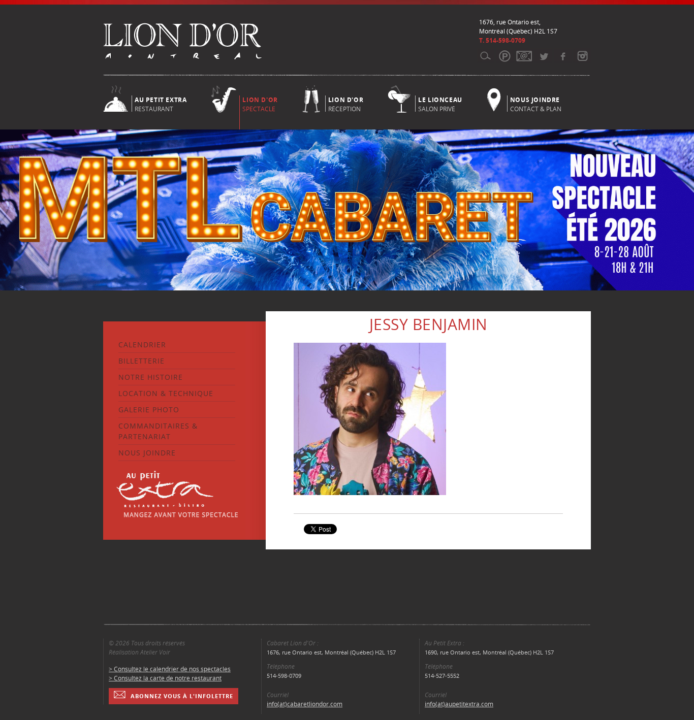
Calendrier (142, 344)
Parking (505, 55)
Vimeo (563, 55)
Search (485, 55)
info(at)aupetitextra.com (459, 704)
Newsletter (524, 55)
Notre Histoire (150, 377)
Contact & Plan (535, 103)
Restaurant (160, 103)
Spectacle (259, 104)
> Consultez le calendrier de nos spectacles (170, 669)
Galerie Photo (148, 409)
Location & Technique (165, 393)
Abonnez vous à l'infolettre (182, 696)
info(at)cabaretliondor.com (304, 704)
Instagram (582, 55)
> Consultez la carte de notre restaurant (165, 678)
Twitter (543, 55)
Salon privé (440, 103)
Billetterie (141, 361)
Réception (345, 103)
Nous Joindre (147, 452)
